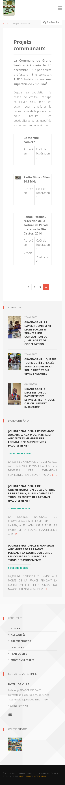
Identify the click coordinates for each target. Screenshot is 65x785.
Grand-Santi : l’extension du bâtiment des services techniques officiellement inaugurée (39, 398)
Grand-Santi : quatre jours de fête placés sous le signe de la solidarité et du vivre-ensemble (40, 366)
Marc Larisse (25, 776)
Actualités (14, 307)
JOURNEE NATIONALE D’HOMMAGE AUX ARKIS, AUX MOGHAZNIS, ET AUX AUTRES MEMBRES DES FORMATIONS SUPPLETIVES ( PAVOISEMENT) (31, 438)
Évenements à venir (19, 420)
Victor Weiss (40, 776)
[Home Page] (32, 8)
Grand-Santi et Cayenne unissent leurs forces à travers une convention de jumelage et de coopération (37, 333)
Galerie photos (21, 641)
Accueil (6, 23)
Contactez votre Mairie (22, 673)
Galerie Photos (17, 729)
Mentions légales (22, 660)
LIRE (54, 474)
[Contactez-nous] (11, 714)
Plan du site (19, 653)
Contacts (17, 647)
